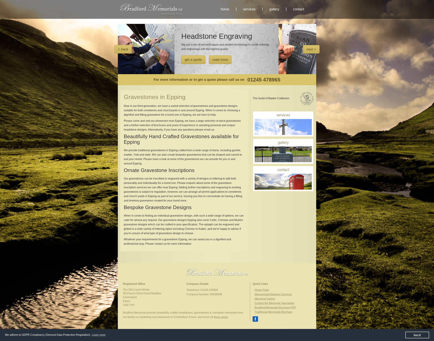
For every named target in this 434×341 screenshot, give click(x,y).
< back (123, 49)
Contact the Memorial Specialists (274, 303)
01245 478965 (263, 79)
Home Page (262, 290)
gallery (274, 9)
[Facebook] (255, 318)
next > (311, 49)
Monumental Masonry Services (273, 294)
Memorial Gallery (265, 298)
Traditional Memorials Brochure (273, 312)
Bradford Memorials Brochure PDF (275, 307)
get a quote (193, 59)
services (249, 9)
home (225, 9)
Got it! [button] (417, 335)
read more (220, 59)
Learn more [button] (99, 334)
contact (298, 9)
